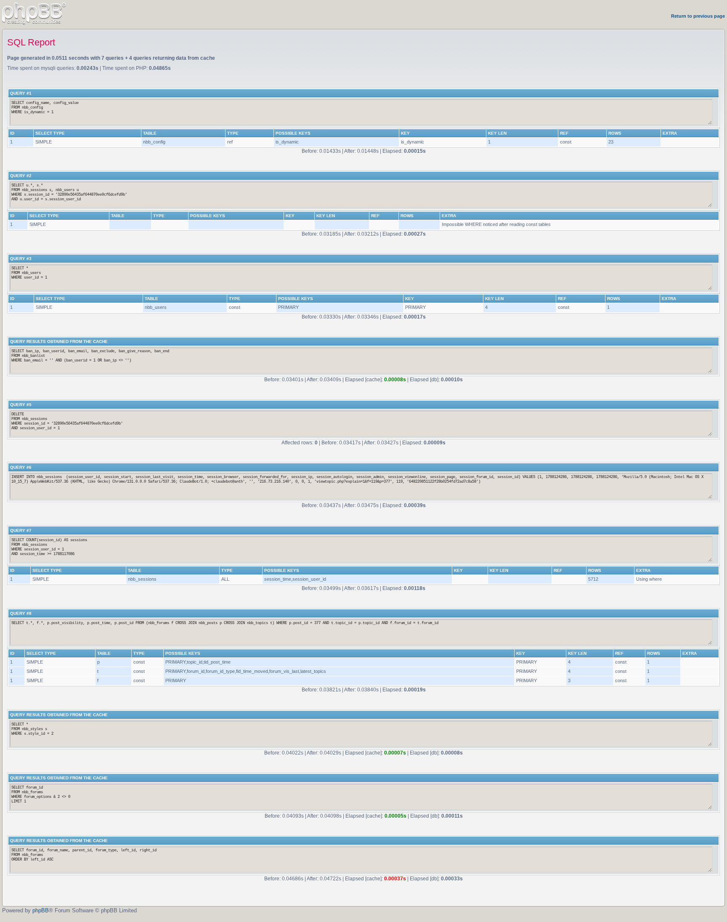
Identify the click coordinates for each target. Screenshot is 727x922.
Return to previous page (698, 16)
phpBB (40, 910)
